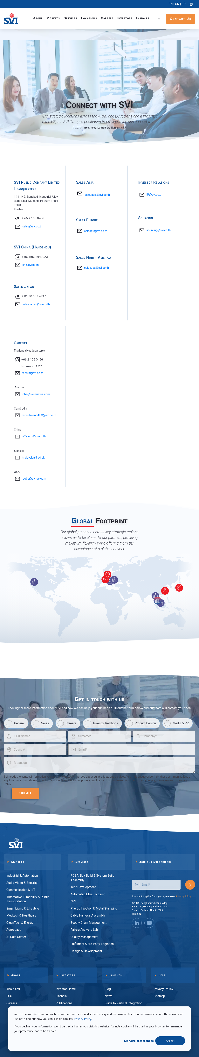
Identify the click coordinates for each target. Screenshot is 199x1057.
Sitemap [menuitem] (159, 996)
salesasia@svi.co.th (97, 194)
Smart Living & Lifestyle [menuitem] (22, 908)
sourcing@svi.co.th (158, 230)
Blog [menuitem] (108, 989)
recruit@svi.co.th (32, 373)
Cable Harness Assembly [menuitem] (88, 915)
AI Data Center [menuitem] (16, 937)
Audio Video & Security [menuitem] (22, 883)
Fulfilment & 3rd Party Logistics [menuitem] (92, 944)
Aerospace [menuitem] (13, 930)
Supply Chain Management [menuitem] (88, 923)
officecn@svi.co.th (34, 436)
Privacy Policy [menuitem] (163, 989)
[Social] (137, 923)
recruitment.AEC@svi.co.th (39, 415)
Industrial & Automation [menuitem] (22, 875)
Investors (125, 18)
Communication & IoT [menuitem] (20, 890)
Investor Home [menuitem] (66, 989)
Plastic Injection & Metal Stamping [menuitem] (94, 908)
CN (177, 4)
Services (70, 18)
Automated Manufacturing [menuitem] (88, 894)
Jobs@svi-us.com (34, 478)
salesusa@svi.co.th (96, 267)
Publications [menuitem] (64, 1003)
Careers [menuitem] (11, 1003)
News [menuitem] (109, 996)
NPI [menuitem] (73, 901)
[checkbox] (99, 723)
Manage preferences (139, 1041)
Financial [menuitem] (61, 996)
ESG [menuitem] (9, 996)
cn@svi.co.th (30, 265)
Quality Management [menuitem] (84, 937)
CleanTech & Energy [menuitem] (19, 923)
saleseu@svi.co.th (95, 231)
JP (184, 4)
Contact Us (180, 19)
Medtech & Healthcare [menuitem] (21, 915)
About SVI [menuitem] (13, 989)
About (38, 18)
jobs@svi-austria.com (36, 394)
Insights (142, 18)
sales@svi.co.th (32, 226)
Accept (170, 1041)
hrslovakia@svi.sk (33, 457)
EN (171, 4)
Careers (107, 18)
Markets (53, 18)
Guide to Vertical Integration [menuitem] (123, 1003)
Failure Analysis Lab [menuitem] (84, 930)
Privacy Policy (82, 1019)
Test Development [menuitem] (83, 887)
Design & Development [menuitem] (86, 951)
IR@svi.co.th (154, 194)
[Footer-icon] (149, 923)
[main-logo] (11, 18)
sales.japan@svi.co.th (36, 304)
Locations (89, 18)
